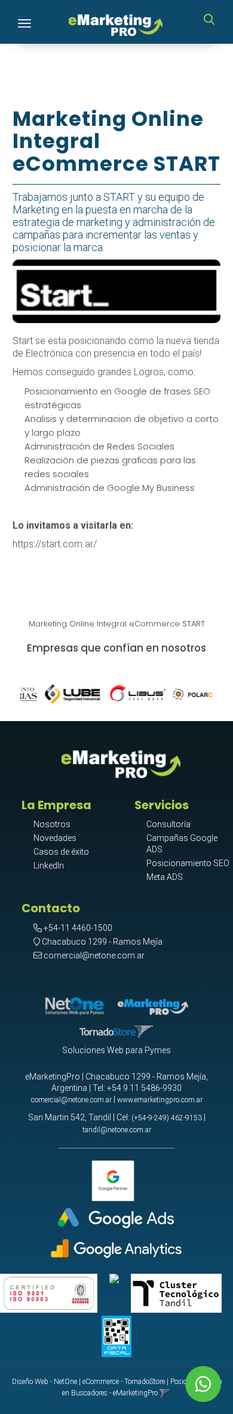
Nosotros (51, 824)
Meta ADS (164, 877)
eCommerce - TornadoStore (123, 1381)
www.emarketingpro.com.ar (160, 1100)
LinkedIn (48, 865)
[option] (63, 691)
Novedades (54, 838)
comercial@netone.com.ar (94, 955)
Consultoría (168, 824)
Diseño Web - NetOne (44, 1381)
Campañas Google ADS (181, 843)
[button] (209, 20)
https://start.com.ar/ (55, 544)
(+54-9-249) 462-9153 (166, 1118)
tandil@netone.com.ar (116, 1130)
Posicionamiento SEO (187, 863)
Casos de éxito (61, 852)
